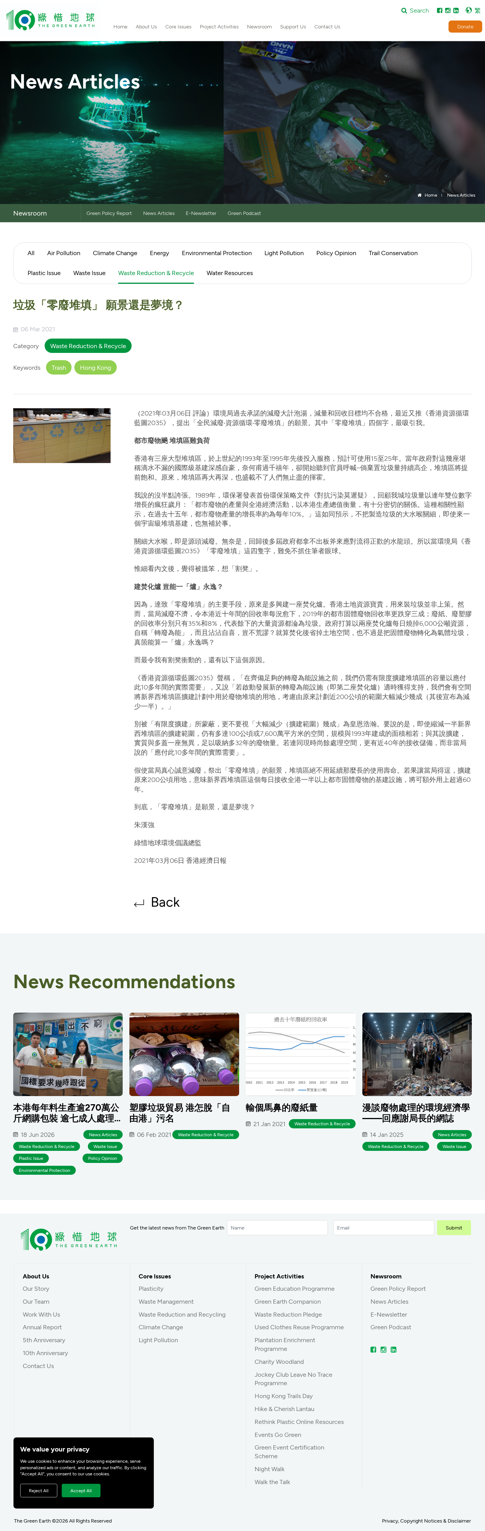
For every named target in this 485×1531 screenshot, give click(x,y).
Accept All (81, 1490)
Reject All (39, 1490)
